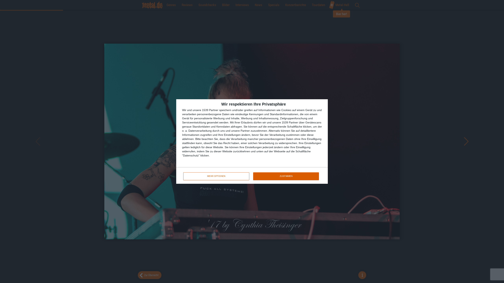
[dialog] (252, 141)
